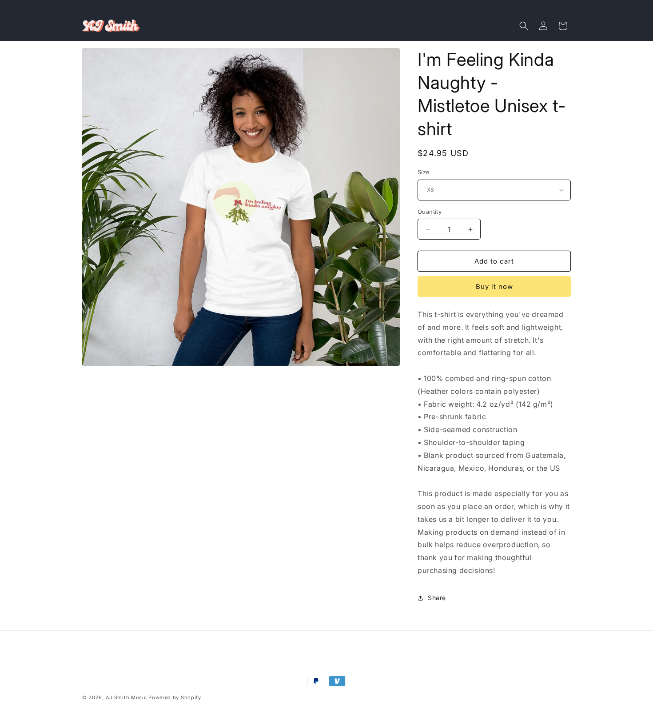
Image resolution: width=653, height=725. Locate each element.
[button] (524, 26)
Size (424, 172)
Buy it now (494, 286)
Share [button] (437, 597)
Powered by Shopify (174, 697)
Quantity (430, 211)
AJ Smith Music (126, 697)
